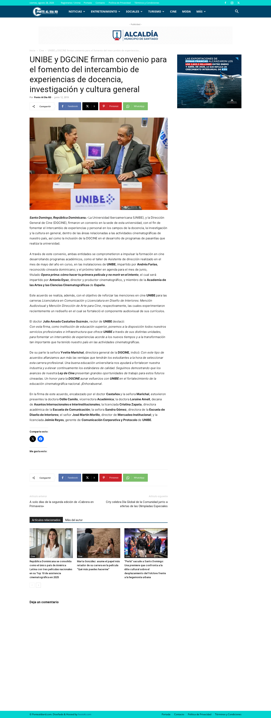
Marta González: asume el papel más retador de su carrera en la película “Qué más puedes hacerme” (98, 565)
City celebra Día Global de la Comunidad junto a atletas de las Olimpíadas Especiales (137, 504)
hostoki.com (84, 714)
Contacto (100, 2)
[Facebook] (225, 3)
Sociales (132, 11)
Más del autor (74, 520)
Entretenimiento (104, 11)
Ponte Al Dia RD (42, 97)
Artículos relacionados (46, 520)
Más (199, 11)
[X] (238, 3)
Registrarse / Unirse (71, 2)
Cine (173, 11)
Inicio (32, 50)
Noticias (75, 11)
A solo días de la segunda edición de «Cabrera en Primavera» (62, 504)
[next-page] (38, 585)
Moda (186, 11)
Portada (88, 2)
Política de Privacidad (120, 2)
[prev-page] (32, 585)
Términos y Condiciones (147, 2)
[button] (236, 12)
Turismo (154, 11)
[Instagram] (232, 3)
